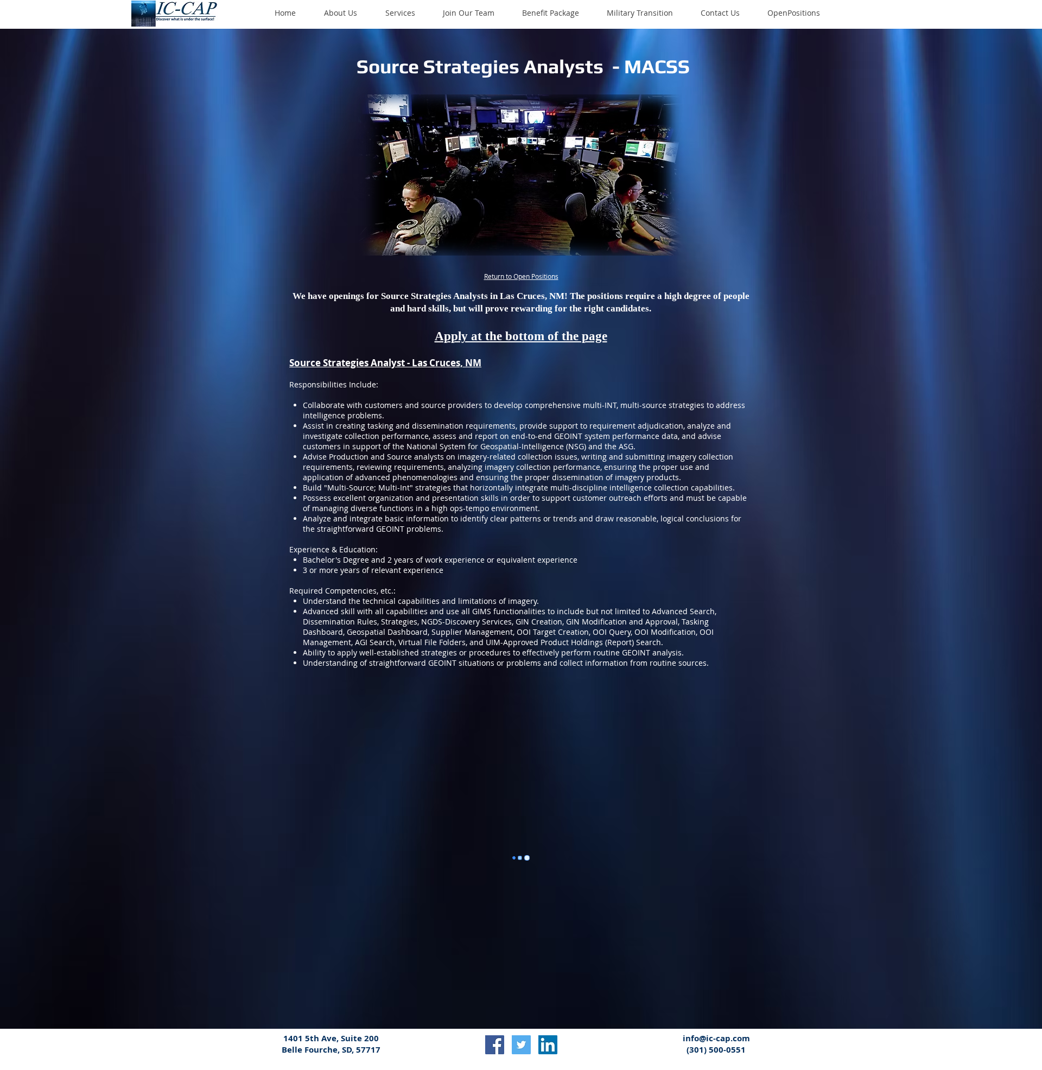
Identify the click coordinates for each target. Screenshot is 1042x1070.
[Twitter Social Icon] (521, 1044)
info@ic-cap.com (716, 1038)
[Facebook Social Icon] (494, 1044)
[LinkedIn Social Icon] (547, 1044)
